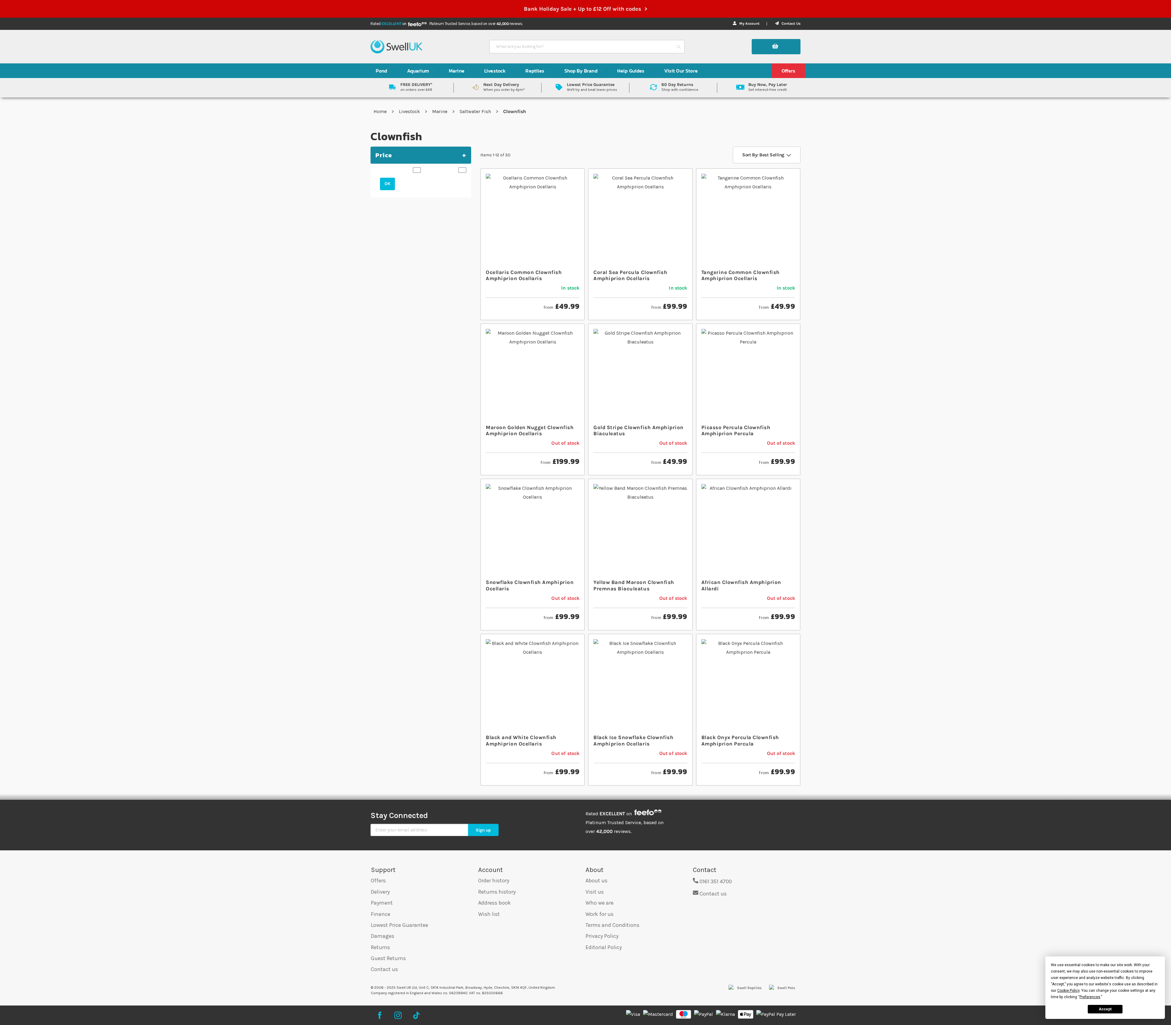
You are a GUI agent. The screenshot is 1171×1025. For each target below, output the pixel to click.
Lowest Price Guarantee (399, 925)
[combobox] (581, 47)
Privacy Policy (602, 936)
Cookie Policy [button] (1068, 990)
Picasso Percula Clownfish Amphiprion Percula (736, 430)
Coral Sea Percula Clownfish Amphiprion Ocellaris (630, 275)
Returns (380, 947)
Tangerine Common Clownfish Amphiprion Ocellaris (740, 275)
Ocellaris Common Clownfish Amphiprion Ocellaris (524, 275)
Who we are (600, 902)
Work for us (600, 914)
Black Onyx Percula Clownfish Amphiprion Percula (740, 740)
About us (596, 880)
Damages (382, 936)
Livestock (410, 111)
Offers (378, 880)
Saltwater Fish (476, 111)
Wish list (489, 914)
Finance (380, 914)
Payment (382, 902)
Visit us (595, 891)
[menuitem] (381, 70)
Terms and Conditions (612, 925)
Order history (493, 880)
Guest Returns (388, 958)
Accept (1105, 1009)
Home (381, 111)
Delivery (380, 891)
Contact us (384, 969)
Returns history (497, 891)
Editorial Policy (604, 947)
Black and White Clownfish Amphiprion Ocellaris (521, 740)
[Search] (678, 47)
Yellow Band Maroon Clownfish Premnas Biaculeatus (633, 585)
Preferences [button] (1090, 997)
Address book (494, 902)
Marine (440, 111)
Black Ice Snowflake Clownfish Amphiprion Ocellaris (633, 740)
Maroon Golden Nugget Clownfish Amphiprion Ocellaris (530, 430)
